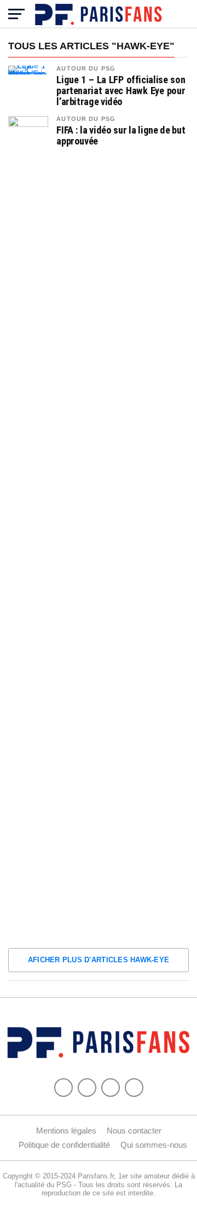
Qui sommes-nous (153, 1144)
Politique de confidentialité (64, 1144)
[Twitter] (87, 1087)
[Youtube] (110, 1087)
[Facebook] (63, 1087)
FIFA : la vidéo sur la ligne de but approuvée (120, 136)
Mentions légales (66, 1130)
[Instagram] (134, 1087)
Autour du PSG (85, 68)
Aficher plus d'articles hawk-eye (98, 960)
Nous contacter (134, 1130)
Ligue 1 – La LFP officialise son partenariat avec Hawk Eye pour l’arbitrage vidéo (120, 90)
